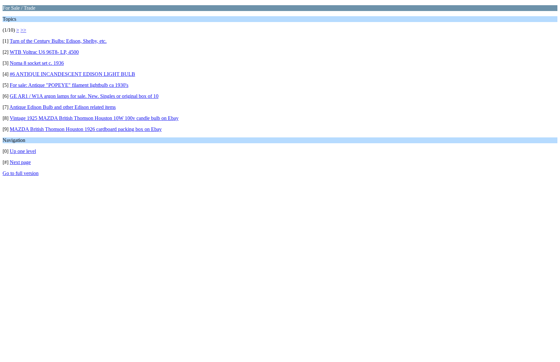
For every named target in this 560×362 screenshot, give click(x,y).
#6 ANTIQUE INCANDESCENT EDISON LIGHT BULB (72, 74)
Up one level (23, 151)
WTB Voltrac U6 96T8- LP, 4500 (44, 52)
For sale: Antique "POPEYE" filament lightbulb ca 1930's (69, 85)
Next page (20, 162)
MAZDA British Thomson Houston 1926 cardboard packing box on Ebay (86, 129)
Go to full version (21, 173)
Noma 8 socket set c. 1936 (37, 63)
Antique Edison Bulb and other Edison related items (62, 107)
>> (23, 30)
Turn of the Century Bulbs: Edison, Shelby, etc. (58, 41)
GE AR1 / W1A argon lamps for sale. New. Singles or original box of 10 (84, 96)
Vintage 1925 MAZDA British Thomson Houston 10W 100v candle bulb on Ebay (94, 118)
